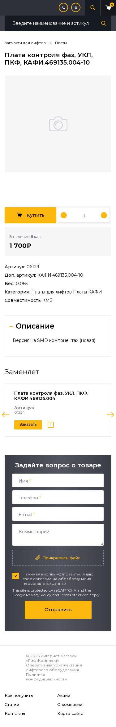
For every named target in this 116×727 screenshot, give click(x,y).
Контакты (15, 713)
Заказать (28, 424)
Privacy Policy (38, 595)
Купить (36, 215)
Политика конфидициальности (46, 676)
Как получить (19, 695)
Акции (63, 695)
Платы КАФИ (87, 292)
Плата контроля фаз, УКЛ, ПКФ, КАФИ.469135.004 (51, 396)
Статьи (12, 704)
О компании (69, 704)
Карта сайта (70, 713)
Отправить (58, 609)
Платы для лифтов (52, 292)
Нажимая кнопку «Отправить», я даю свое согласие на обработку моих (58, 579)
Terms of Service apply (80, 595)
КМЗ (47, 300)
